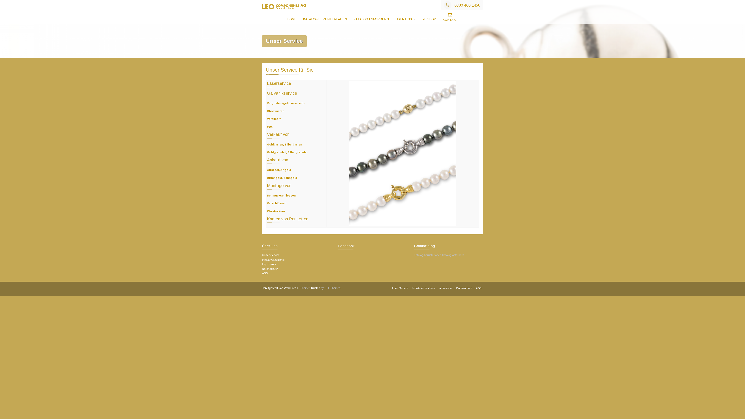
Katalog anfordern (371, 19)
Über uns (403, 19)
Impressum (269, 264)
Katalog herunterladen (325, 19)
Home (291, 19)
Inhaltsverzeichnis (273, 259)
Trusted (315, 288)
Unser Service (271, 255)
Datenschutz (270, 268)
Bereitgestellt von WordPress (280, 288)
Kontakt (450, 19)
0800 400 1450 (467, 5)
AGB (265, 273)
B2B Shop (428, 19)
